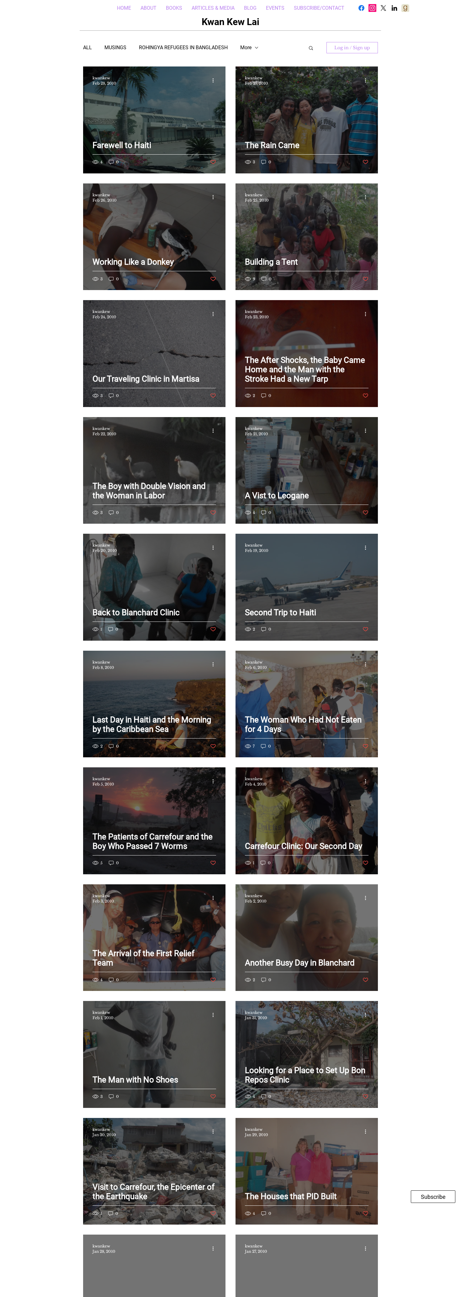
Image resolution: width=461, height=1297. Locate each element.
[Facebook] (361, 8)
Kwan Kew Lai (230, 21)
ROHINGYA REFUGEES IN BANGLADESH (183, 47)
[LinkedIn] (394, 8)
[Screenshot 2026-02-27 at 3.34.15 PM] (405, 8)
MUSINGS (115, 47)
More (246, 47)
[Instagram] (372, 8)
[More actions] (215, 80)
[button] (311, 48)
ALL (87, 47)
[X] (383, 8)
